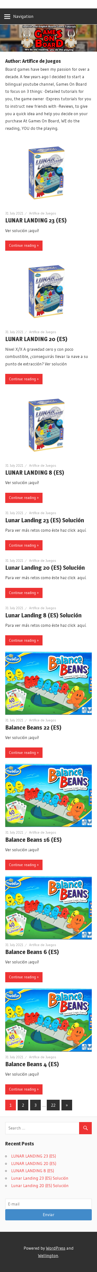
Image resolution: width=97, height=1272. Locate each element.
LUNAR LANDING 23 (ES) (36, 220)
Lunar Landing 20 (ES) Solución (45, 567)
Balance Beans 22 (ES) (33, 727)
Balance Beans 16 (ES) (33, 839)
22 (53, 1105)
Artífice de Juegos (42, 213)
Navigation (23, 16)
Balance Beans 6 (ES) (32, 951)
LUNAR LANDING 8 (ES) (34, 472)
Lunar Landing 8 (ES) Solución (43, 615)
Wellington (48, 1255)
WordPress (55, 1248)
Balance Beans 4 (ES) (32, 1064)
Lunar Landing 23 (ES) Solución (44, 520)
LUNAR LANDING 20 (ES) (36, 339)
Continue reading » (24, 245)
